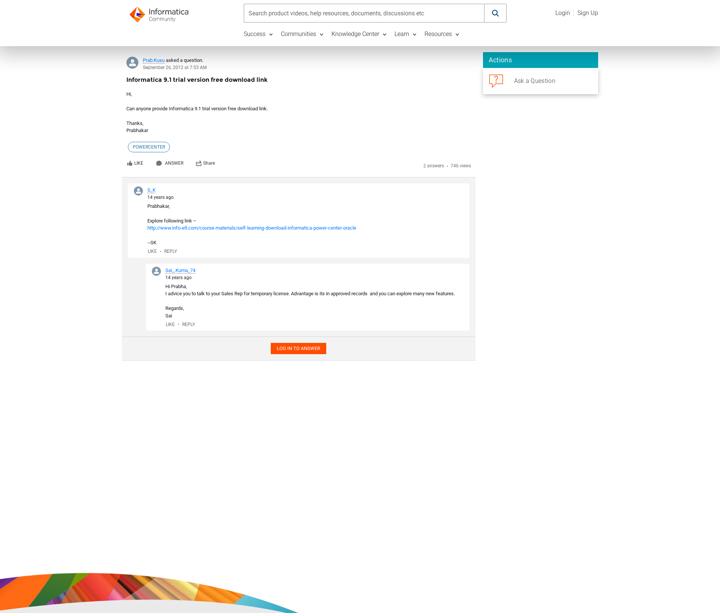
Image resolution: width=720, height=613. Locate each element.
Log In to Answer (298, 348)
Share (209, 163)
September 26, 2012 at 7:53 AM (175, 67)
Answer (174, 163)
